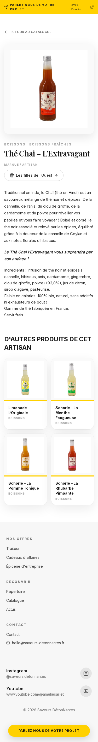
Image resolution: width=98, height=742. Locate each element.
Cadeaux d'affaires (22, 557)
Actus (11, 609)
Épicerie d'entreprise (24, 566)
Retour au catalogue (30, 32)
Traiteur (13, 548)
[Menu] (88, 20)
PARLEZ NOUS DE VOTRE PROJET (49, 731)
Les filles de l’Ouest (34, 175)
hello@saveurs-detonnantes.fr (38, 643)
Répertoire (15, 591)
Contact (13, 634)
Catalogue (15, 600)
